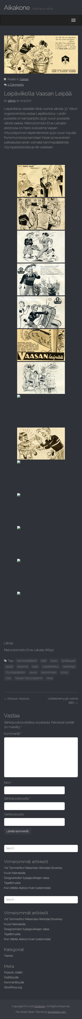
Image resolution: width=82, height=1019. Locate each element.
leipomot (22, 666)
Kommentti (13, 734)
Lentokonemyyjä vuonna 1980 (63, 700)
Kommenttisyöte (14, 982)
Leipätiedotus (50, 666)
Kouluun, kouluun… (17, 698)
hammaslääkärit (27, 660)
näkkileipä (69, 666)
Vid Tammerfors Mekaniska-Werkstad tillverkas (33, 867)
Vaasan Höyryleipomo (28, 678)
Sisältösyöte (11, 977)
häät (43, 660)
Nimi (8, 783)
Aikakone (17, 7)
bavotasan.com (57, 1011)
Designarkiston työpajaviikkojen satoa (26, 877)
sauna (33, 672)
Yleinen (24, 79)
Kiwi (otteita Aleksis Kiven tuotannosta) (27, 887)
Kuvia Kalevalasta (14, 872)
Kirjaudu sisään (13, 972)
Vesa (50, 678)
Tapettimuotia (12, 882)
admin (12, 100)
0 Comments (16, 84)
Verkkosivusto (14, 814)
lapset (9, 666)
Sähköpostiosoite (17, 798)
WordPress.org (13, 987)
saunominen (48, 672)
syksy (64, 672)
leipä (35, 666)
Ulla (8, 678)
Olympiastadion (15, 672)
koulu (54, 660)
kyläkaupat (68, 660)
